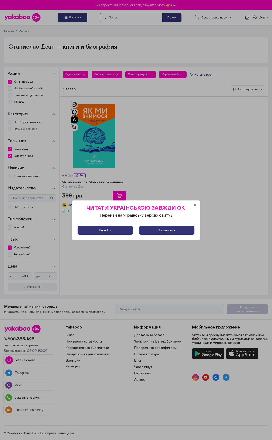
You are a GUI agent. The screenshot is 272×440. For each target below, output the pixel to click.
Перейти (105, 230)
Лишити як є (167, 230)
